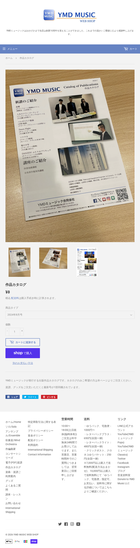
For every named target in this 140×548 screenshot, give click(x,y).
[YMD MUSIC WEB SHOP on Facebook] (66, 524)
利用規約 (33, 444)
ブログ (121, 470)
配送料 (15, 298)
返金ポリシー (35, 435)
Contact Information (39, 454)
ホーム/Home (13, 421)
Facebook (123, 462)
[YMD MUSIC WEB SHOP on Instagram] (72, 524)
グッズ (9, 480)
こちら (108, 487)
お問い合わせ (13, 503)
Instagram (123, 466)
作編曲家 (10, 448)
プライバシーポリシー (40, 430)
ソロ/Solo (11, 426)
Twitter (122, 458)
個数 (8, 324)
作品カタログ (13, 467)
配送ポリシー (35, 440)
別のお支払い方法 (23, 363)
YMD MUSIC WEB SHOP (25, 534)
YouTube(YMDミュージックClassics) (126, 450)
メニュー (12, 48)
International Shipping (40, 449)
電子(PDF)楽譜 (13, 462)
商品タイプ (11, 307)
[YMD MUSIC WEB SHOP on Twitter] (60, 524)
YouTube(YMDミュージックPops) (126, 438)
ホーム (9, 58)
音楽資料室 (124, 475)
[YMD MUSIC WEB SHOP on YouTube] (78, 524)
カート (133, 48)
